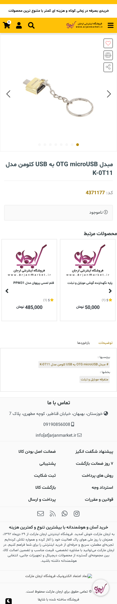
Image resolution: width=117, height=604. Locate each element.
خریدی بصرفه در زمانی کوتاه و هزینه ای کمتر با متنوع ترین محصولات (58, 10)
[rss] (52, 514)
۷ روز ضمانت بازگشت (94, 464)
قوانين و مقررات (99, 500)
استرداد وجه (102, 488)
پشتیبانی (47, 464)
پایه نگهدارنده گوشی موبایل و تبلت (89, 283)
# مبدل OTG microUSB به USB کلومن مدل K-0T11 (74, 364)
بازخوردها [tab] (83, 343)
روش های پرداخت (97, 476)
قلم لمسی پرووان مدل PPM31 (33, 283)
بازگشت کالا (45, 488)
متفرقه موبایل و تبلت (94, 379)
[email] (40, 514)
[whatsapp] (64, 514)
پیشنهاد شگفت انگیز (94, 452)
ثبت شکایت (45, 476)
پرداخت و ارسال (42, 500)
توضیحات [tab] (105, 343)
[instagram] (76, 514)
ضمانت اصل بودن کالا (37, 452)
